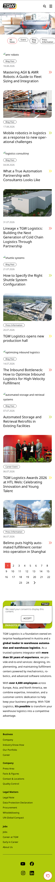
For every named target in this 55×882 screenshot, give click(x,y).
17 (13, 577)
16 (6, 577)
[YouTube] (22, 863)
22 (48, 577)
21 (41, 577)
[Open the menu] (50, 6)
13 (33, 571)
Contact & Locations (13, 778)
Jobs (5, 831)
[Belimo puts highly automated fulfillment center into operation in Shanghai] (27, 513)
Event (23, 39)
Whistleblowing (11, 812)
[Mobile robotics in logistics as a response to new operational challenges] (27, 103)
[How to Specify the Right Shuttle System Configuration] (14, 257)
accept (27, 618)
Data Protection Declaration (18, 802)
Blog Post (34, 40)
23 (20, 582)
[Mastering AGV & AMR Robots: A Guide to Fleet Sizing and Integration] (11, 54)
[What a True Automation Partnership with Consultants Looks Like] (16, 153)
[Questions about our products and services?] (47, 875)
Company (8, 739)
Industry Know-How (13, 744)
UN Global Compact (13, 817)
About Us (8, 847)
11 (19, 571)
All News (12, 40)
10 (12, 571)
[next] (34, 582)
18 (20, 577)
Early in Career (10, 842)
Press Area (8, 768)
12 (26, 571)
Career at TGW (10, 837)
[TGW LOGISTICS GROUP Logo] (10, 6)
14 (40, 571)
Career (6, 754)
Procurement (10, 807)
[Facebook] (32, 863)
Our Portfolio (10, 749)
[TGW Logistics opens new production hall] (27, 307)
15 (48, 571)
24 (27, 582)
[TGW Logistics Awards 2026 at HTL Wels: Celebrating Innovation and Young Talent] (27, 448)
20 (34, 577)
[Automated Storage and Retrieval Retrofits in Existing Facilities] (27, 396)
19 (27, 577)
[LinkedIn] (32, 873)
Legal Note (8, 797)
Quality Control (11, 783)
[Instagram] (23, 873)
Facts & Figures (11, 773)
